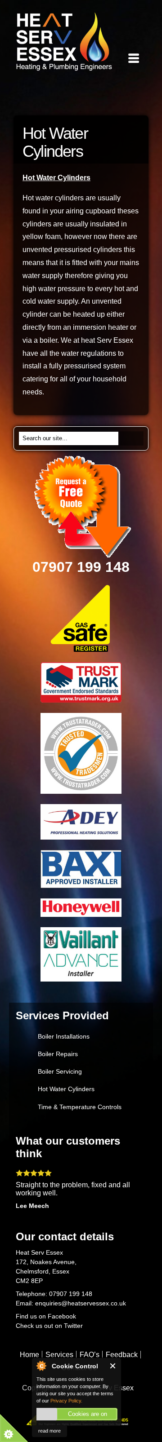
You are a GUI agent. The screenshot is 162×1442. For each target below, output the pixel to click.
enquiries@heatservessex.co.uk (80, 1303)
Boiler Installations (64, 1036)
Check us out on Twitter (50, 1325)
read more (49, 1430)
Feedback (122, 1354)
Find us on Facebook (46, 1316)
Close (113, 1366)
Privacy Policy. (66, 1400)
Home (29, 1354)
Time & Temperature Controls (80, 1106)
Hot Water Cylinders (66, 1089)
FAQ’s (89, 1354)
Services (59, 1354)
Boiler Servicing (60, 1071)
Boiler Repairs (58, 1053)
